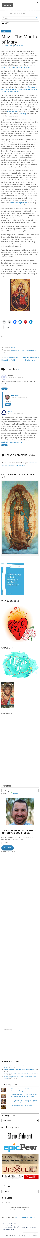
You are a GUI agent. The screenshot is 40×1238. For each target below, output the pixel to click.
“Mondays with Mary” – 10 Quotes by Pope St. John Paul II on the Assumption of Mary (24, 1095)
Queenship (22, 114)
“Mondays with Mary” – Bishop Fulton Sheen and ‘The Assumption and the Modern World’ (24, 1101)
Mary (18, 350)
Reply (4, 389)
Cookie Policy (10, 1230)
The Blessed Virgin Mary (24, 352)
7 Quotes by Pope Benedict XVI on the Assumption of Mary (22, 1090)
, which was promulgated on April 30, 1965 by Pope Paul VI (19, 89)
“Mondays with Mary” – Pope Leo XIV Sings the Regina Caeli (21, 1073)
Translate (15, 793)
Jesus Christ (13, 350)
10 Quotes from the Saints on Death (21, 1105)
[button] (20, 1136)
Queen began (12, 111)
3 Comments (18, 46)
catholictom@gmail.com (18, 203)
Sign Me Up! (7, 848)
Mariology (6, 31)
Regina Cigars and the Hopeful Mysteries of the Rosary (19, 1069)
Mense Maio (24, 350)
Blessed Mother (29, 1217)
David (10, 411)
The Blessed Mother (10, 352)
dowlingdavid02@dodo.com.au (12, 442)
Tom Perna (15, 396)
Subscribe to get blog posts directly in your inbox (18, 831)
